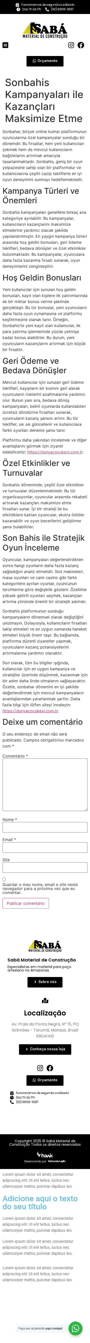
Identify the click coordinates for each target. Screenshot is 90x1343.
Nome (9, 820)
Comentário (15, 756)
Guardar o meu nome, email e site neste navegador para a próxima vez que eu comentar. (40, 888)
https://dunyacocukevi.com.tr (54, 452)
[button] (5, 45)
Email (9, 840)
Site (6, 860)
